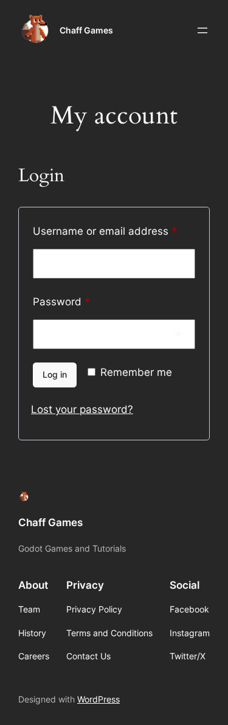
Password (83, 301)
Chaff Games (86, 30)
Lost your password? (82, 409)
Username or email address (114, 230)
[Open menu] (202, 30)
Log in (55, 374)
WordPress (98, 699)
